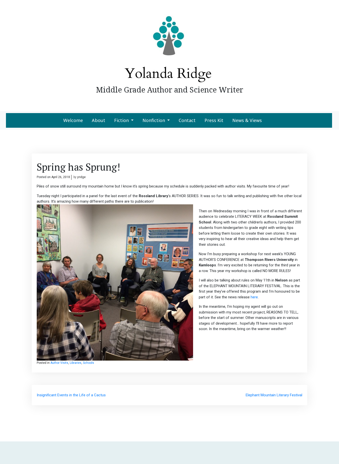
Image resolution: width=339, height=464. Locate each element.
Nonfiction (153, 120)
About (98, 120)
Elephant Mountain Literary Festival (274, 395)
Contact (187, 120)
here (254, 297)
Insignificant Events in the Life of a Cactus (71, 395)
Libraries (75, 363)
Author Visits (59, 363)
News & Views (247, 120)
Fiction (121, 120)
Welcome (73, 120)
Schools (88, 363)
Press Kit (213, 120)
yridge (81, 177)
